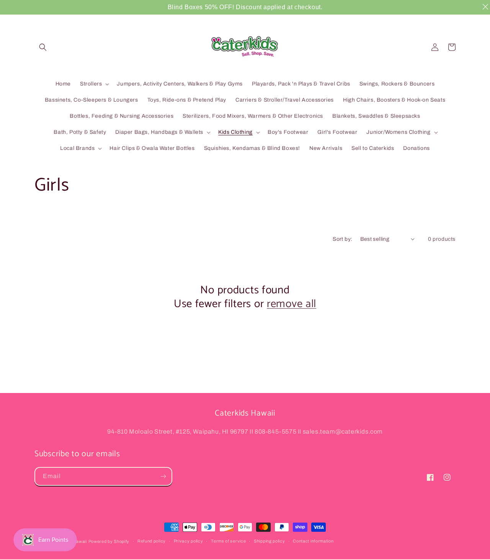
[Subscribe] (163, 476)
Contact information (313, 541)
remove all (291, 304)
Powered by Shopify (109, 541)
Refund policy (151, 541)
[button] (42, 47)
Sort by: (342, 239)
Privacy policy (188, 541)
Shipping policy (269, 541)
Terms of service (228, 541)
